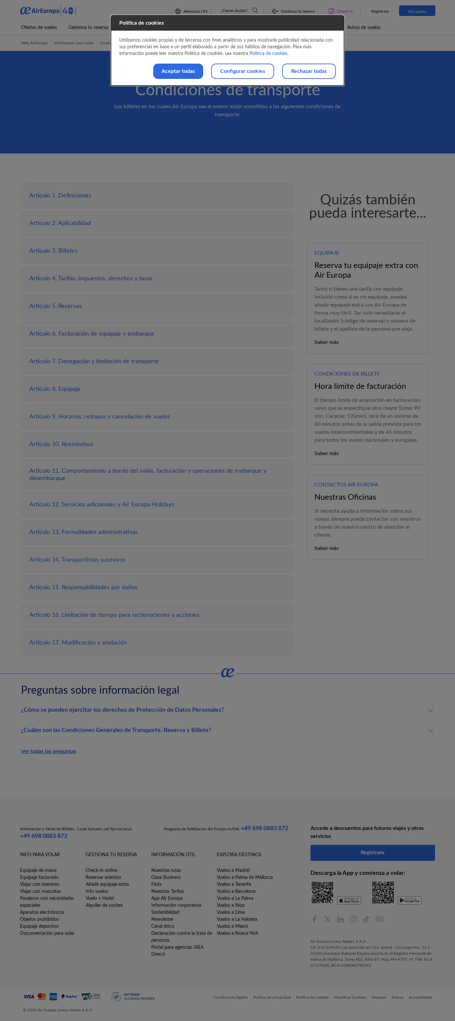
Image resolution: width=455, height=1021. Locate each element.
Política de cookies (268, 53)
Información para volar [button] (74, 43)
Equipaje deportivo (39, 926)
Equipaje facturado (39, 877)
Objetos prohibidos (39, 919)
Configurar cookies (242, 71)
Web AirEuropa (34, 43)
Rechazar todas (309, 71)
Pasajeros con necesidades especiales (47, 902)
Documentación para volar (47, 933)
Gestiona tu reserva (88, 27)
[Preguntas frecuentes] (255, 10)
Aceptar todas (178, 71)
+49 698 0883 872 (43, 836)
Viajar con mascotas (40, 891)
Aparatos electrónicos (42, 912)
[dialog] (227, 50)
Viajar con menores (39, 884)
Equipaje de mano (38, 870)
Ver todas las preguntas (48, 751)
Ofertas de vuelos (39, 27)
